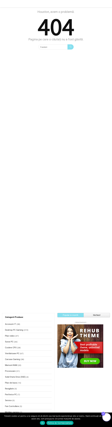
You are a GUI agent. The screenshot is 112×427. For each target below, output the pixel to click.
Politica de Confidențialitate (60, 423)
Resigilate (9, 388)
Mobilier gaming (12, 412)
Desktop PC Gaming (14, 330)
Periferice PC (11, 394)
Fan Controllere (12, 406)
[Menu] (3, 3)
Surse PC (9, 341)
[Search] (107, 3)
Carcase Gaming (12, 359)
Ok (42, 423)
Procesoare (10, 371)
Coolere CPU (11, 347)
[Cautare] (70, 47)
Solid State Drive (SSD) (15, 377)
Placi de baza (11, 383)
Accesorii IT (10, 324)
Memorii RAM (11, 365)
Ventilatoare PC (12, 353)
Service (8, 400)
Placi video (10, 336)
